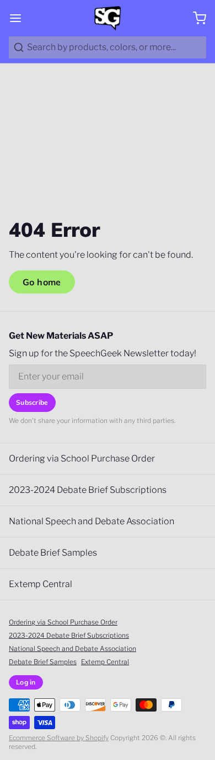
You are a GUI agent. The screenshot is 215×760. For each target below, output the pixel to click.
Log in (26, 682)
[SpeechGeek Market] (107, 18)
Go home (42, 281)
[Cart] (195, 18)
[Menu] (20, 18)
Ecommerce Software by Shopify (59, 738)
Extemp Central (40, 584)
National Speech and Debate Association (91, 521)
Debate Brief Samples (53, 552)
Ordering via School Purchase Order (82, 458)
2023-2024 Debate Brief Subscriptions (87, 490)
